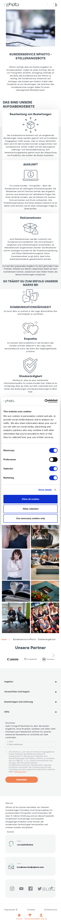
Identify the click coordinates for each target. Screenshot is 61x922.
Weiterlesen (20, 772)
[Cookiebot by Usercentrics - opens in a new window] (45, 401)
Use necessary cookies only (30, 518)
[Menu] (57, 5)
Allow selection (30, 509)
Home (4, 639)
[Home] (11, 5)
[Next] (53, 655)
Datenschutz (50, 909)
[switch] (53, 459)
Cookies (31, 909)
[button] (16, 533)
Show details (45, 490)
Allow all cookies (30, 499)
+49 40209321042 (25, 845)
